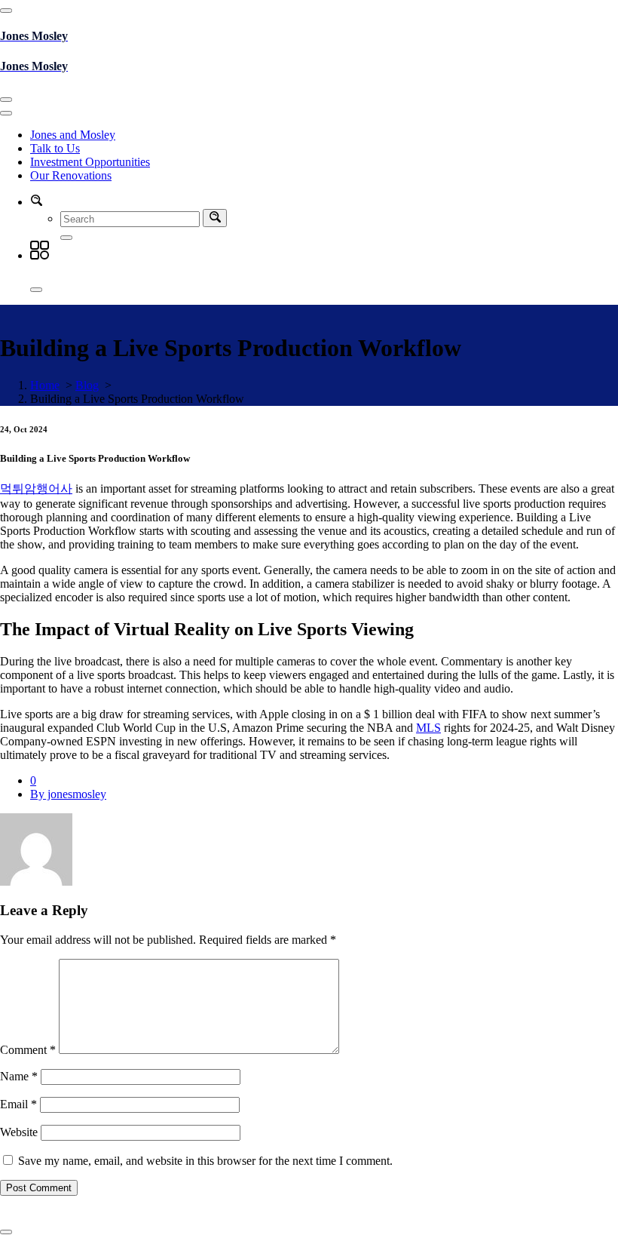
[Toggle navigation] (6, 99)
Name (19, 1076)
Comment (28, 1049)
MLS (428, 727)
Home (45, 385)
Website (19, 1132)
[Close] (36, 289)
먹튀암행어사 (36, 488)
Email (18, 1104)
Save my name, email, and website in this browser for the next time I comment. (205, 1160)
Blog (87, 385)
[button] (36, 201)
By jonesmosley (68, 794)
